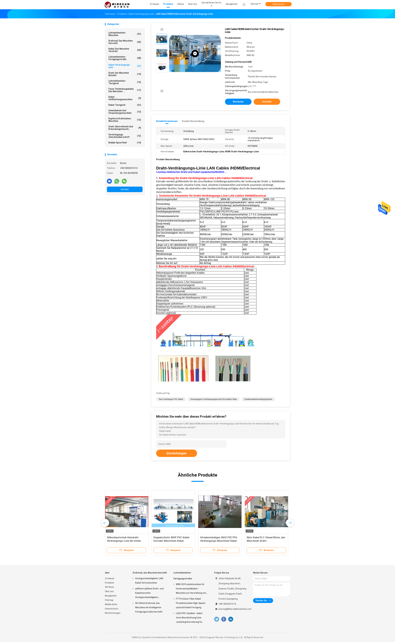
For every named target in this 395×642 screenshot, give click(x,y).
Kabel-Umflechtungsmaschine (124, 98)
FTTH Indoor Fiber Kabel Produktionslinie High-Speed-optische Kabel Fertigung (191, 603)
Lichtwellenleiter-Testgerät (124, 82)
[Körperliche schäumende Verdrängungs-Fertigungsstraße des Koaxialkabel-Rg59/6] (173, 511)
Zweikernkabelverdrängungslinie (258, 399)
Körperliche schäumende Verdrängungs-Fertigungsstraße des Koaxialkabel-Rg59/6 (172, 541)
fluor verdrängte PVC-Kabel (171, 399)
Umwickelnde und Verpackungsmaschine (124, 111)
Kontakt (125, 189)
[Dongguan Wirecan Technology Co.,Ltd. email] (109, 181)
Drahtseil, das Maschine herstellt (124, 42)
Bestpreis (238, 101)
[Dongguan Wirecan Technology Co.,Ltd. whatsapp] (116, 181)
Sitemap (109, 600)
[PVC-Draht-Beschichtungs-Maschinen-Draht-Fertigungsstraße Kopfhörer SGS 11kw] (266, 511)
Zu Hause (109, 578)
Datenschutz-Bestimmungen (112, 610)
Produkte (109, 583)
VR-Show (109, 587)
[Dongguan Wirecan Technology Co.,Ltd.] (117, 4)
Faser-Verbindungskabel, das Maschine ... (124, 90)
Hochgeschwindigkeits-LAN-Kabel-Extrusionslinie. (149, 580)
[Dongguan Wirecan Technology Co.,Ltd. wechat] (124, 181)
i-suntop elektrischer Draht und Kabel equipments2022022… (191, 172)
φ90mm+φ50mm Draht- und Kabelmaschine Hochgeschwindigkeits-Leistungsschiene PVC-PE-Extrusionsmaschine (149, 593)
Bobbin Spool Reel (124, 142)
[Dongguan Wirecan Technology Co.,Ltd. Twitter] (216, 619)
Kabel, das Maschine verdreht (124, 50)
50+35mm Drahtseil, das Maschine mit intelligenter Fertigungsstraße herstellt (148, 607)
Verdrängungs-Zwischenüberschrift (124, 135)
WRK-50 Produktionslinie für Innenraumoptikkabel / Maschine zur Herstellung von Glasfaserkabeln (191, 589)
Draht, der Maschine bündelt (124, 74)
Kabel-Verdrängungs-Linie (124, 66)
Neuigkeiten (111, 595)
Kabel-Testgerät (124, 105)
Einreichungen (177, 453)
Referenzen (278, 4)
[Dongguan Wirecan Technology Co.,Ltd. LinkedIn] (230, 619)
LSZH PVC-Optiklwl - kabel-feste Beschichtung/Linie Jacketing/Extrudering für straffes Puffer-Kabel (189, 618)
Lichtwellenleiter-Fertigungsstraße (124, 58)
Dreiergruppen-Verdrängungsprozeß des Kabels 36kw (213, 399)
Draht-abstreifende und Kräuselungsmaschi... (124, 127)
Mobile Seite (111, 604)
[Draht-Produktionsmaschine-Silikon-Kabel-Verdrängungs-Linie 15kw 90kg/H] (126, 511)
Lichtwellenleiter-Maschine (124, 33)
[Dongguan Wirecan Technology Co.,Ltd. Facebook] (223, 619)
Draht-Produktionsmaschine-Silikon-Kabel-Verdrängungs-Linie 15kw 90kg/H (126, 541)
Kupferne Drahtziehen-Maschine (124, 119)
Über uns (109, 591)
